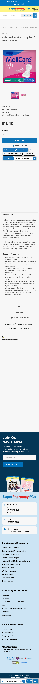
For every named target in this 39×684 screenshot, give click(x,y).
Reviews (19, 312)
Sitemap (27, 678)
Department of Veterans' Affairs (14, 551)
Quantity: (6, 131)
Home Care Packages (10, 558)
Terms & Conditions (9, 639)
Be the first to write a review (19, 329)
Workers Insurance (9, 571)
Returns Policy (7, 632)
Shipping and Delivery (10, 636)
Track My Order (8, 581)
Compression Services (10, 548)
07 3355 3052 (13, 520)
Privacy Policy (7, 629)
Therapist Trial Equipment (12, 564)
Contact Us (6, 615)
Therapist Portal (8, 568)
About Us (5, 595)
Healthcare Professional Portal (14, 608)
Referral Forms (7, 574)
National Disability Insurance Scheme (16, 561)
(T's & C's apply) (19, 4)
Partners (5, 612)
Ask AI (29, 15)
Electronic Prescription (10, 554)
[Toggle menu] (3, 9)
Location (5, 598)
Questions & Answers (20, 318)
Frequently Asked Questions (13, 602)
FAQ (19, 307)
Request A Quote (8, 578)
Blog (3, 605)
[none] (19, 66)
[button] (19, 328)
